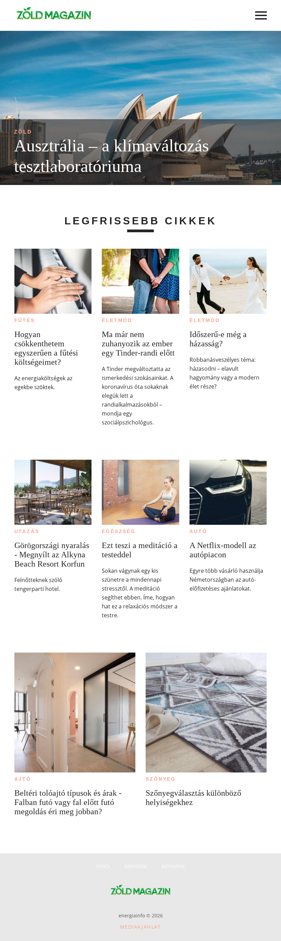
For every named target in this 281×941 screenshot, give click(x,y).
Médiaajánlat (140, 927)
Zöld (23, 132)
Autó (198, 531)
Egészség (118, 531)
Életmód (117, 320)
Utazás (26, 531)
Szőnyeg (161, 779)
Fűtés (24, 320)
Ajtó (22, 779)
